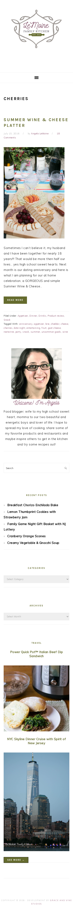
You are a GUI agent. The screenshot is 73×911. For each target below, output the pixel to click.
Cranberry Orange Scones (26, 536)
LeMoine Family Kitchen (36, 35)
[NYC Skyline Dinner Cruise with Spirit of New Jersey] (36, 803)
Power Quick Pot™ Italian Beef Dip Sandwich (36, 654)
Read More (15, 300)
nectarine (9, 331)
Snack (7, 319)
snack (26, 331)
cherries (8, 328)
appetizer (39, 323)
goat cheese (54, 328)
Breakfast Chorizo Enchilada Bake (32, 505)
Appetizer (23, 315)
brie (47, 323)
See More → (16, 860)
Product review (56, 315)
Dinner (33, 315)
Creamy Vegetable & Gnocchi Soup (33, 543)
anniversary (26, 323)
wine (65, 331)
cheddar (55, 323)
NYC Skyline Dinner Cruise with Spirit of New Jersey (36, 741)
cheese (64, 323)
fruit (44, 328)
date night (19, 328)
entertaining (33, 328)
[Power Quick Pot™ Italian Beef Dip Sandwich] (36, 699)
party (18, 331)
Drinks (42, 315)
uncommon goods (51, 331)
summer (35, 331)
